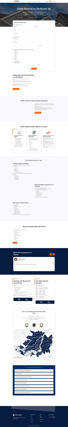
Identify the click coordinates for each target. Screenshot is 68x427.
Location (39, 1)
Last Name (35, 26)
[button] (51, 254)
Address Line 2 (15, 42)
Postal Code (40, 45)
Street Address (15, 38)
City (14, 45)
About (31, 1)
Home (29, 1)
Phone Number (16, 33)
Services (35, 1)
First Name (15, 26)
